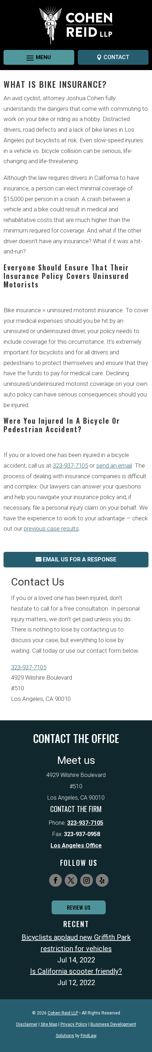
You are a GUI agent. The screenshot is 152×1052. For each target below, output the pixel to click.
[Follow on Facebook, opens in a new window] (55, 880)
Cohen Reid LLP (63, 1013)
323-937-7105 (70, 465)
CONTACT (116, 57)
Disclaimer (26, 1024)
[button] (32, 57)
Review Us (78, 907)
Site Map (49, 1024)
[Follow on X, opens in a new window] (71, 880)
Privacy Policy (73, 1024)
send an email (114, 465)
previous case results (51, 528)
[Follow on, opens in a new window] (102, 880)
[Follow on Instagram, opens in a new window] (86, 880)
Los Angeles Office (76, 845)
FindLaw (89, 1035)
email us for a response (79, 559)
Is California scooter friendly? (76, 971)
